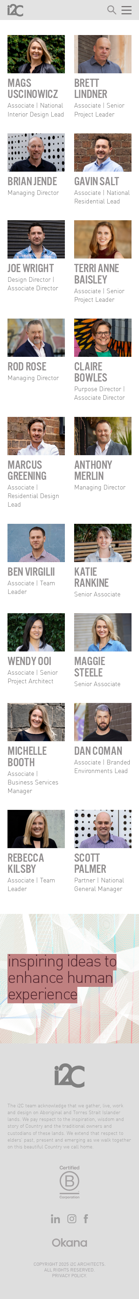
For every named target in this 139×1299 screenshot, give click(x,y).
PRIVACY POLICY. (69, 1276)
